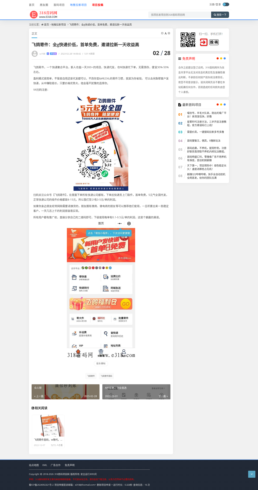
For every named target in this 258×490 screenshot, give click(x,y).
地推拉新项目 (78, 4)
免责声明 (70, 465)
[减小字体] (162, 33)
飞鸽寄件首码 (106, 376)
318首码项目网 (62, 474)
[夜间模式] (226, 4)
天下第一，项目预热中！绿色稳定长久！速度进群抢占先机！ (206, 167)
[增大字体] (169, 33)
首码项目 (59, 4)
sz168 (47, 53)
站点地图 (34, 465)
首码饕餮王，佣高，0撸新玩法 (203, 140)
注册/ (212, 4)
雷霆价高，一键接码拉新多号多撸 (205, 131)
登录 (218, 4)
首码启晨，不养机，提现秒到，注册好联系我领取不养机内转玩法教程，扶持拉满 (206, 151)
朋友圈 (44, 4)
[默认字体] (165, 33)
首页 (32, 4)
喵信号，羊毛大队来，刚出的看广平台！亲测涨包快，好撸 (206, 114)
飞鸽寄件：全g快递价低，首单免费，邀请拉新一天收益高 (100, 24)
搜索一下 (221, 14)
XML (44, 465)
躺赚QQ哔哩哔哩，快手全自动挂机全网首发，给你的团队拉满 (206, 176)
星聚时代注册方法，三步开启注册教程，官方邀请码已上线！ (206, 123)
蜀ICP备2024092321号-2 (41, 484)
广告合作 (56, 465)
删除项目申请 (104, 484)
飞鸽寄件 (91, 376)
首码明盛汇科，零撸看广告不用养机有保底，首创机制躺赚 (206, 158)
